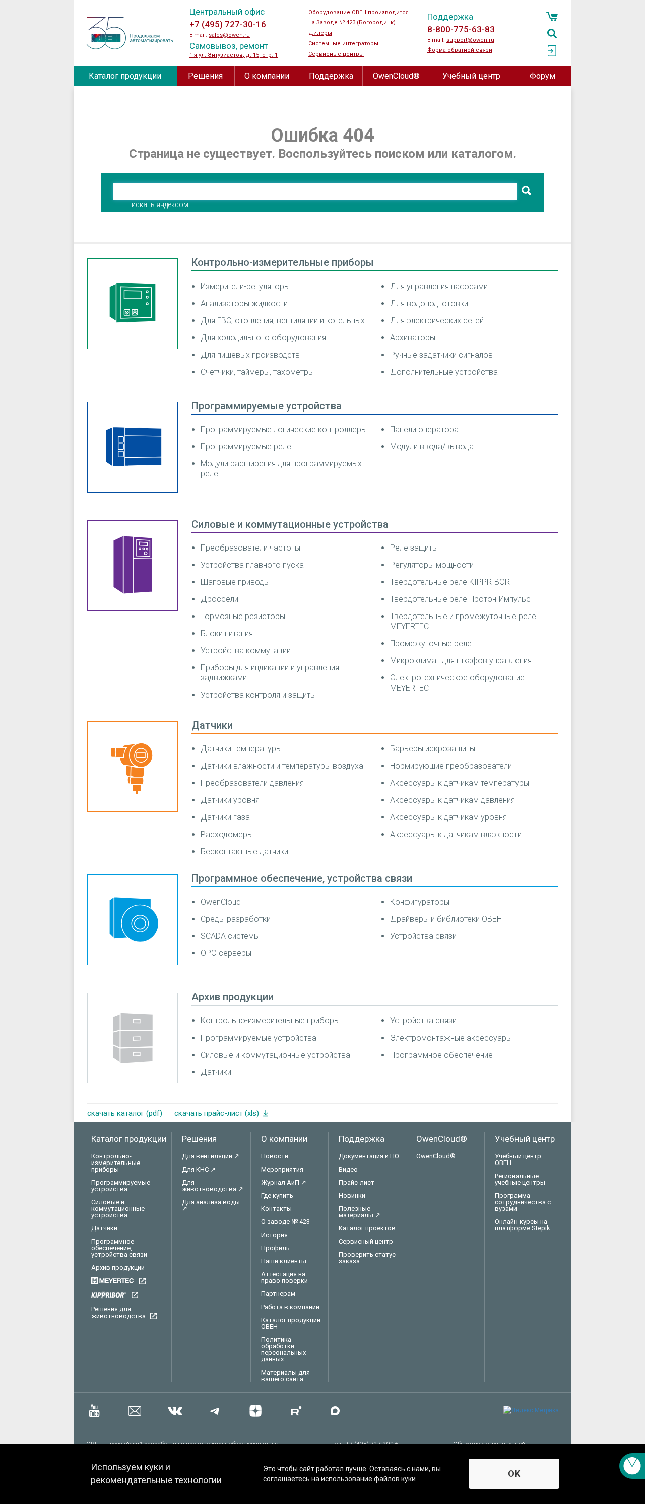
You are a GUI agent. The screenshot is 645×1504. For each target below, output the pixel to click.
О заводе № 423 (285, 1221)
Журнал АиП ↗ (283, 1182)
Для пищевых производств (250, 355)
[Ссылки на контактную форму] (632, 1466)
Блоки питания (227, 633)
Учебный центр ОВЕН (518, 1159)
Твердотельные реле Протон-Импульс (460, 599)
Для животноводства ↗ (212, 1186)
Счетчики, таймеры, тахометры (257, 372)
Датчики (212, 725)
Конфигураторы (419, 902)
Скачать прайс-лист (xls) (216, 1113)
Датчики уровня (230, 800)
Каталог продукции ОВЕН (290, 1323)
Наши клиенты (283, 1261)
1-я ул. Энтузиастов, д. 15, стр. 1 (233, 55)
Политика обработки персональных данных (283, 1349)
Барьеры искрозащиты (432, 749)
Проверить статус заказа (367, 1258)
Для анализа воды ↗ (211, 1205)
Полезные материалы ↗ (359, 1212)
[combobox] (315, 191)
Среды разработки (236, 919)
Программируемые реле (246, 446)
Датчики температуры (241, 749)
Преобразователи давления (252, 783)
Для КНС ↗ (199, 1169)
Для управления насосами (439, 286)
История (274, 1235)
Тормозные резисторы (243, 616)
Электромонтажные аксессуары (451, 1038)
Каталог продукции (125, 76)
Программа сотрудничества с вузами (523, 1202)
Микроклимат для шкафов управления (461, 660)
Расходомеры (227, 834)
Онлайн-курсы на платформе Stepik (522, 1225)
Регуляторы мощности (432, 565)
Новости (274, 1156)
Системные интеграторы (343, 43)
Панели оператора (424, 429)
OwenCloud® (396, 76)
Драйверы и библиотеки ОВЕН (446, 919)
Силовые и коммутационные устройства (290, 524)
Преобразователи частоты (250, 548)
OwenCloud (221, 902)
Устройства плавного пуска (252, 565)
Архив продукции (232, 997)
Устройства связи (423, 936)
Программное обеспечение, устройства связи (301, 878)
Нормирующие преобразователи (451, 766)
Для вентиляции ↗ (210, 1156)
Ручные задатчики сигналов (441, 355)
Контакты (276, 1208)
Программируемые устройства (266, 406)
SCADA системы (230, 936)
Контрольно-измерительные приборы (282, 262)
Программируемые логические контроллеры (284, 429)
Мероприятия (282, 1169)
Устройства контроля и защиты (258, 695)
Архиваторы (412, 338)
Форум (542, 76)
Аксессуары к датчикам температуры (459, 783)
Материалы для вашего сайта (285, 1376)
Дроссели (219, 599)
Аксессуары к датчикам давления (452, 800)
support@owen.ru (470, 40)
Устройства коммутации (246, 650)
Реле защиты (414, 548)
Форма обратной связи (459, 50)
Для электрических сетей (437, 320)
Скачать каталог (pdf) (124, 1113)
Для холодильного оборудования (263, 338)
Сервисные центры (336, 54)
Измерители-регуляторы (245, 286)
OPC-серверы (226, 953)
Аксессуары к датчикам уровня (448, 817)
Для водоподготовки (429, 303)
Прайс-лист (356, 1182)
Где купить (277, 1195)
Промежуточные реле (431, 643)
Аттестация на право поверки (284, 1277)
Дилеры (320, 33)
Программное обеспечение (441, 1055)
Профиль (275, 1248)
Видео (348, 1169)
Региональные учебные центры (520, 1179)
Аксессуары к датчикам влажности (456, 834)
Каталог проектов (367, 1228)
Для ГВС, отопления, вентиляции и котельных (283, 320)
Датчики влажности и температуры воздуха (282, 766)
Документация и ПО (369, 1156)
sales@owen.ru (229, 35)
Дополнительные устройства (444, 372)
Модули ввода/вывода (432, 446)
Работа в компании (290, 1307)
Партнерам (278, 1293)
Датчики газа (225, 817)
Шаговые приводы (235, 582)
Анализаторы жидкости (244, 303)
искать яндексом (160, 204)
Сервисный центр (366, 1241)
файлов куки (395, 1479)
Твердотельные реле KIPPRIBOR (450, 582)
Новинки (352, 1195)
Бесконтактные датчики (244, 851)
